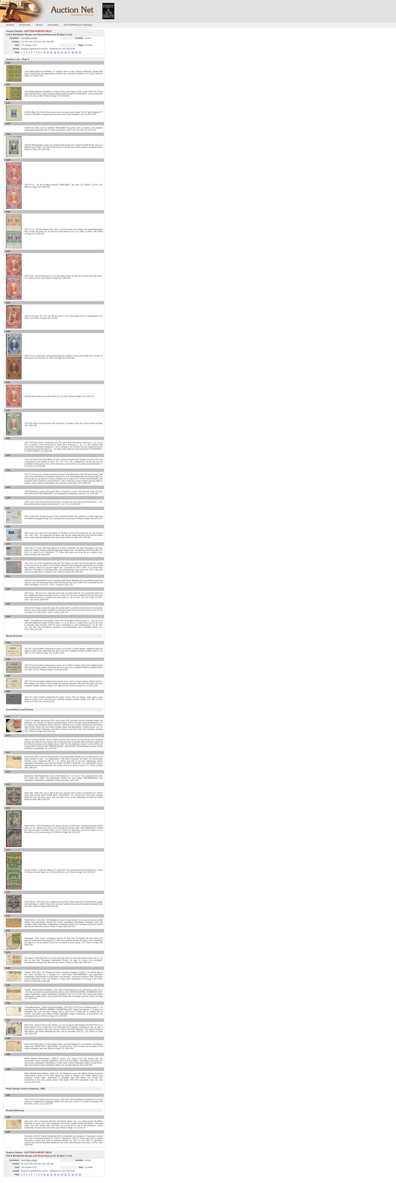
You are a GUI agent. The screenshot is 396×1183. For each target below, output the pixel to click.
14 (58, 52)
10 (44, 52)
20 (80, 52)
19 (76, 52)
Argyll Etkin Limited (29, 38)
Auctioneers (25, 25)
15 (62, 52)
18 (73, 52)
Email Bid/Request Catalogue (78, 25)
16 (66, 52)
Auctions (10, 25)
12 (51, 52)
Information (53, 25)
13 (55, 52)
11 (48, 52)
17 (69, 52)
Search (39, 25)
